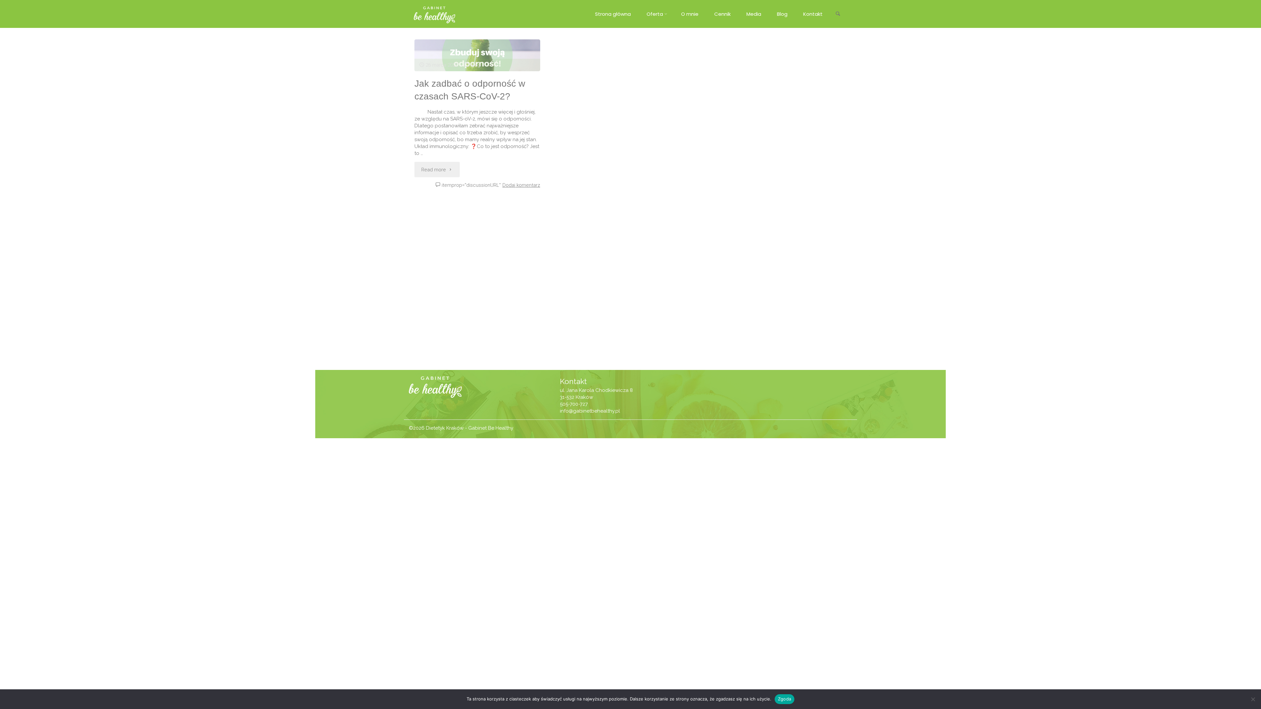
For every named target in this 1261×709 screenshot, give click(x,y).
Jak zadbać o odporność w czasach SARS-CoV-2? (469, 89)
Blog (475, 65)
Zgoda (784, 698)
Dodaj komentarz (521, 185)
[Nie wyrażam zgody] (1253, 699)
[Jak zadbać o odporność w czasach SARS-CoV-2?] (477, 55)
